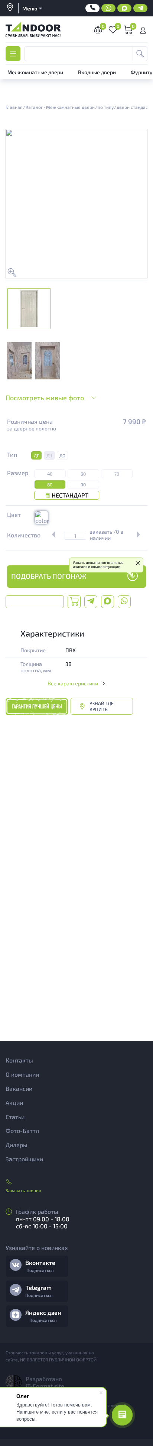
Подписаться (40, 1270)
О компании (22, 1074)
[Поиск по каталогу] (140, 53)
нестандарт (70, 495)
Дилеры (16, 1144)
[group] (19, 361)
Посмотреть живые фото (45, 397)
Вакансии (19, 1088)
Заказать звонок (23, 1190)
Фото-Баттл (22, 1130)
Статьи (15, 1116)
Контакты (19, 1060)
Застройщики (24, 1158)
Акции (14, 1102)
